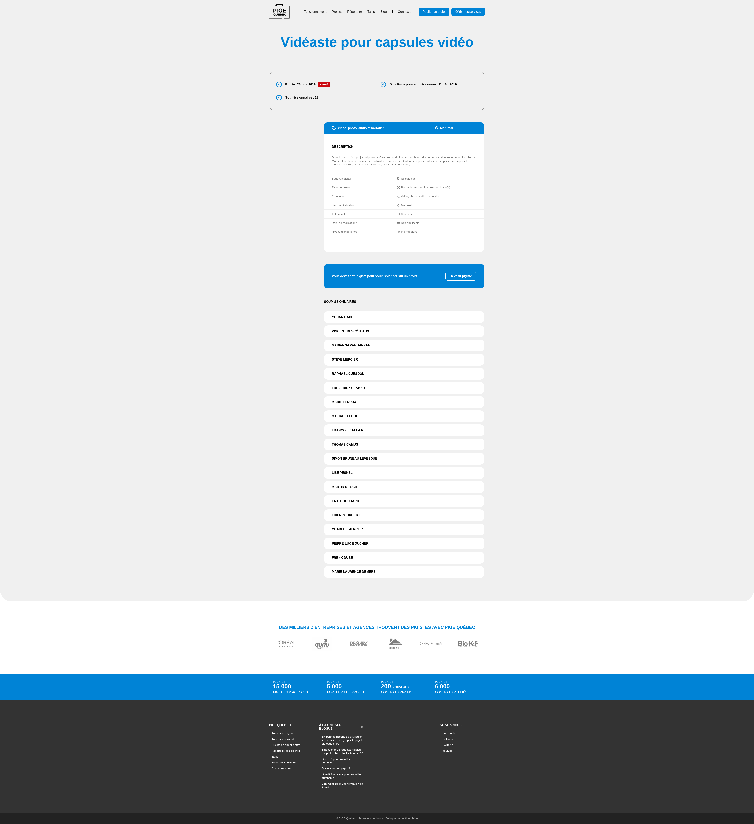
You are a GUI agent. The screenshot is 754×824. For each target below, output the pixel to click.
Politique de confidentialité (401, 818)
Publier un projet (434, 11)
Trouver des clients (283, 738)
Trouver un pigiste (283, 733)
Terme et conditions (371, 818)
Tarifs (371, 11)
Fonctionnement (315, 11)
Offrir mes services (468, 11)
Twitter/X (447, 744)
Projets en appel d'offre (286, 744)
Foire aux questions (284, 762)
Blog (383, 11)
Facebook (448, 733)
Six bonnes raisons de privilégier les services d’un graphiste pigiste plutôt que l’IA (342, 740)
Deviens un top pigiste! (336, 768)
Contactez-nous (281, 768)
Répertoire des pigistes (286, 750)
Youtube (447, 750)
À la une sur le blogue (333, 726)
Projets (337, 11)
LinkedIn (447, 738)
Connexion (405, 11)
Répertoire (354, 11)
